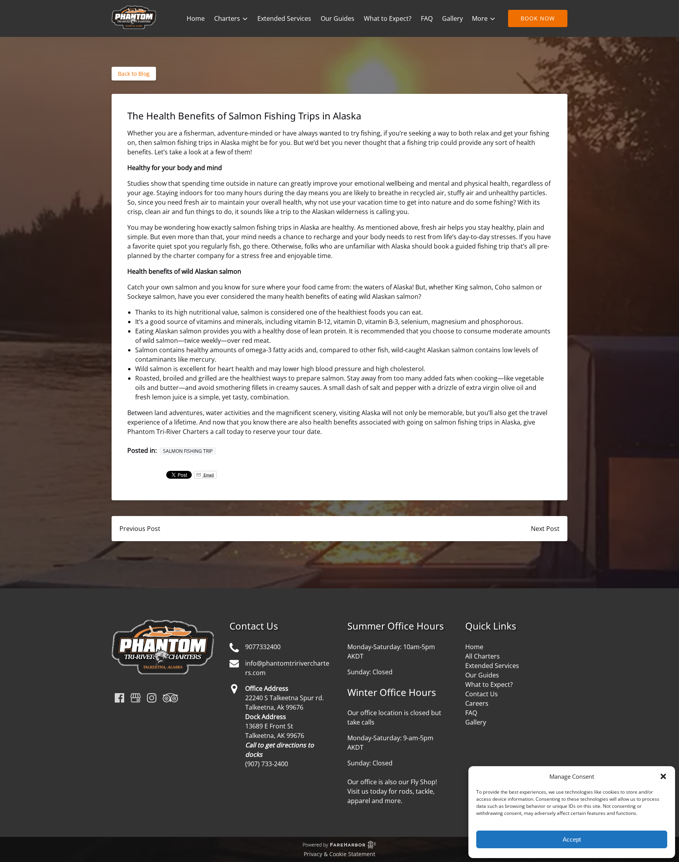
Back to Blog (134, 73)
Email (208, 475)
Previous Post (139, 528)
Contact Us (481, 694)
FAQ (427, 18)
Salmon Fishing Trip (188, 451)
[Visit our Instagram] (151, 698)
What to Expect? (387, 18)
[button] (663, 776)
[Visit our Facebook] (119, 698)
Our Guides (337, 18)
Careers (476, 703)
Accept (572, 839)
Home (196, 18)
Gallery (452, 18)
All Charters (482, 656)
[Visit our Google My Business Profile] (135, 698)
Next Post (545, 528)
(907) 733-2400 (266, 764)
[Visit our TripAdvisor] (170, 698)
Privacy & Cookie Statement (339, 854)
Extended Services (284, 18)
